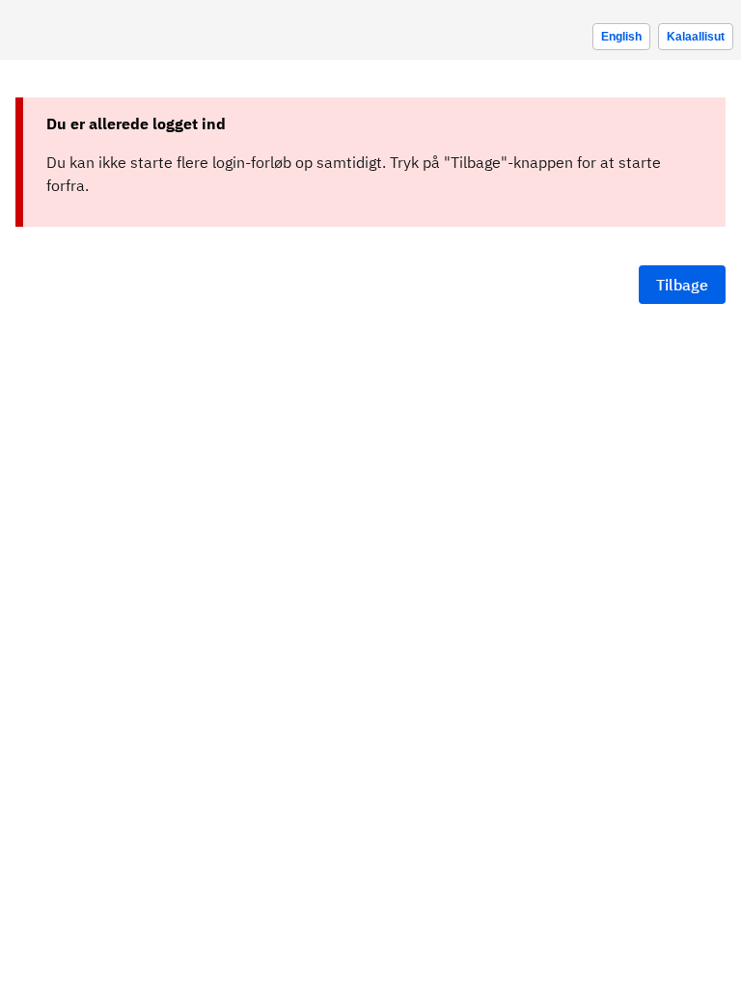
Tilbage (682, 284)
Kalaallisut (696, 36)
